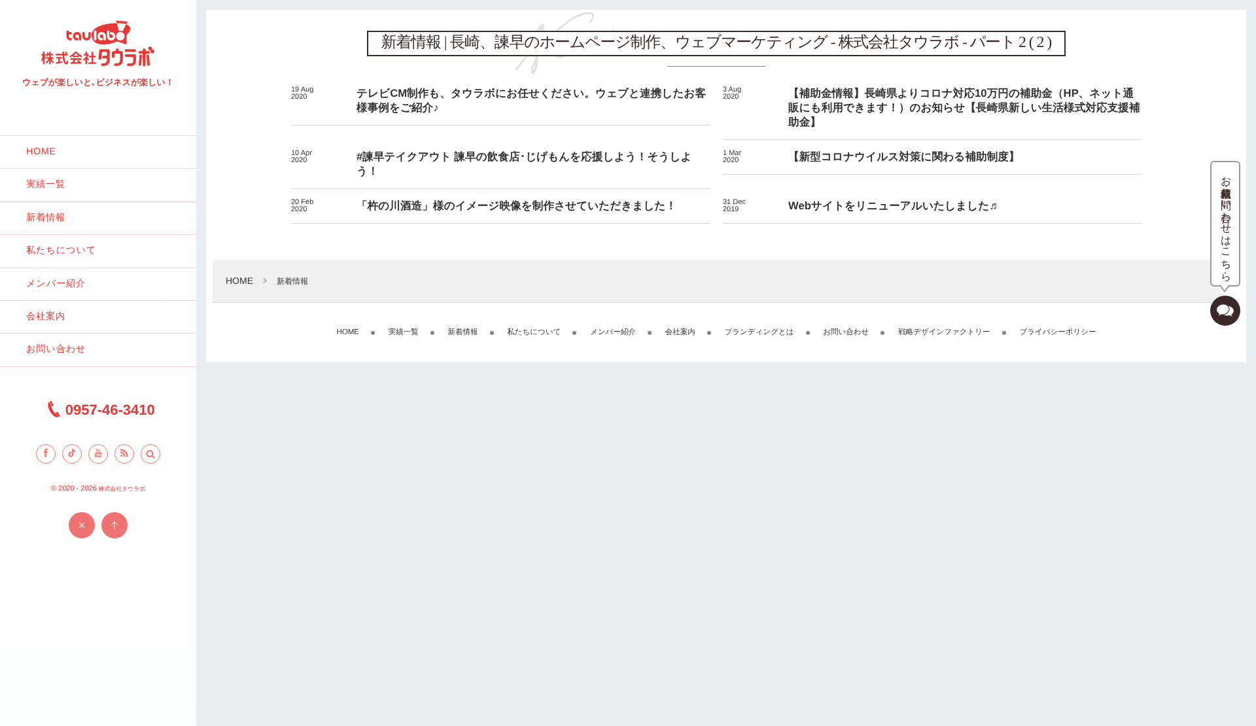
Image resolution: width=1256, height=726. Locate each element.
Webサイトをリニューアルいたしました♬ (894, 205)
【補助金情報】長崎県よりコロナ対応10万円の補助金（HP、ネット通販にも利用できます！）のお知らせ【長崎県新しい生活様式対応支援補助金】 (964, 107)
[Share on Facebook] (46, 454)
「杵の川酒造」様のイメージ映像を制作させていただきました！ (516, 205)
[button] (150, 454)
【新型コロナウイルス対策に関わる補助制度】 (904, 156)
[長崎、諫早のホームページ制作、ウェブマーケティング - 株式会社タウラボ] (98, 65)
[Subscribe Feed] (124, 454)
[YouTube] (98, 454)
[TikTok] (72, 454)
